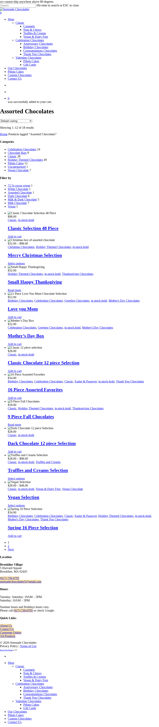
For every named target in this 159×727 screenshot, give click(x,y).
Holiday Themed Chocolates (25, 159)
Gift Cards (29, 708)
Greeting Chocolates (76, 300)
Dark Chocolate (17, 196)
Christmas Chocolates (21, 247)
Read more (14, 290)
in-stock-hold (26, 220)
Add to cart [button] (15, 236)
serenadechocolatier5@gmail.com (20, 581)
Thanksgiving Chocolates (77, 274)
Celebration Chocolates (22, 149)
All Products (7, 636)
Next (11, 549)
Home (4, 134)
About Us (6, 625)
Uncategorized (17, 166)
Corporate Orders (10, 632)
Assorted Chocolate (20, 192)
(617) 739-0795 (9, 578)
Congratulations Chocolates (40, 694)
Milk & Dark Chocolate (22, 199)
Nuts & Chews (32, 673)
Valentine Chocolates (28, 701)
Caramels (29, 669)
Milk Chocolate (17, 203)
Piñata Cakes (16, 163)
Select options (16, 263)
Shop (11, 662)
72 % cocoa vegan (19, 185)
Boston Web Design (6, 650)
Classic (12, 156)
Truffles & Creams (34, 676)
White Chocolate (18, 189)
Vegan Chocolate (18, 170)
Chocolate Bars (17, 152)
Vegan (12, 206)
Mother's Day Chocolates (124, 300)
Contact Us (7, 629)
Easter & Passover (86, 381)
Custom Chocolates (20, 718)
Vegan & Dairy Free (48, 489)
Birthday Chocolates (20, 300)
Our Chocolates (17, 711)
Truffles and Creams (48, 462)
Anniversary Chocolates (38, 687)
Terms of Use (28, 646)
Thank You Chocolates (130, 381)
